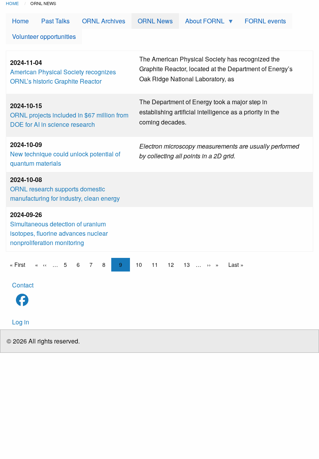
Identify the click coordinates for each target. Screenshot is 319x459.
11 (157, 264)
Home (12, 3)
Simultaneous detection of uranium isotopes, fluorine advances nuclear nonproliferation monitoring (59, 233)
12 (173, 264)
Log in (20, 321)
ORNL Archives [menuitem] (103, 20)
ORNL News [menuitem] (155, 20)
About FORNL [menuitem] (201, 22)
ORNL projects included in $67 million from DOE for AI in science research (69, 119)
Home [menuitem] (20, 20)
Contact (22, 284)
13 (189, 264)
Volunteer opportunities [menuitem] (44, 36)
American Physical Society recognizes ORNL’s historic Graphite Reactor (63, 76)
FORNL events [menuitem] (265, 20)
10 (141, 264)
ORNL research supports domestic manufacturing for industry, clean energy (65, 193)
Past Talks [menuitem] (55, 20)
